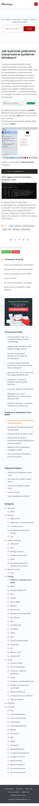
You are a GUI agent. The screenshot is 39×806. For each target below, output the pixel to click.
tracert (11, 226)
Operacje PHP (15, 656)
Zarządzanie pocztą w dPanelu (21, 696)
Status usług (28, 789)
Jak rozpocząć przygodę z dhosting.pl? (18, 283)
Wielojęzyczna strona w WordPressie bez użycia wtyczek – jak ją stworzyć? (19, 396)
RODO (12, 559)
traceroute (18, 226)
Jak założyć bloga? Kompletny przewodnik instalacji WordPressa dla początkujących (20, 365)
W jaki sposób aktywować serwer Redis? (19, 265)
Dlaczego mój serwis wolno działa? (20, 434)
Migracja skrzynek (16, 699)
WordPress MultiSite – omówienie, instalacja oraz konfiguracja (20, 404)
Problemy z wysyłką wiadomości (22, 681)
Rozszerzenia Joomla (18, 772)
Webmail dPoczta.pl (17, 692)
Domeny (10, 515)
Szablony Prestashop (18, 718)
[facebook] (15, 240)
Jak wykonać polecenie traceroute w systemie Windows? (20, 421)
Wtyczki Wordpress (17, 749)
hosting (4, 229)
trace (9, 229)
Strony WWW (15, 602)
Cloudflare (14, 629)
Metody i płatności (17, 552)
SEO (11, 737)
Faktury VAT (14, 544)
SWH (12, 621)
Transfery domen (16, 526)
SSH (11, 594)
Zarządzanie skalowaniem (19, 753)
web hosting (16, 229)
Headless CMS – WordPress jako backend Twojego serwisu (19, 347)
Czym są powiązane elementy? (19, 496)
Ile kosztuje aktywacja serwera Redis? (18, 274)
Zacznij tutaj (14, 610)
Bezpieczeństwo (16, 761)
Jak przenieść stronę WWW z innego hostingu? (17, 288)
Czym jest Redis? (10, 278)
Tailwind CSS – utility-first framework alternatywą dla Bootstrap (17, 382)
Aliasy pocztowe (16, 663)
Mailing (13, 730)
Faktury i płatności (14, 540)
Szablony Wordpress (18, 714)
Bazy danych (15, 617)
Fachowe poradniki (13, 792)
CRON (12, 633)
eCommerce (14, 734)
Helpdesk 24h (25, 792)
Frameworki (14, 745)
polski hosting (25, 229)
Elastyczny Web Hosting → (18, 795)
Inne (12, 537)
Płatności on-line (13, 569)
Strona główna (6, 19)
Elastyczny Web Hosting (19, 641)
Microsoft (11, 508)
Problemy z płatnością (18, 555)
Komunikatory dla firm (18, 726)
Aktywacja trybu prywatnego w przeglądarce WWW (18, 448)
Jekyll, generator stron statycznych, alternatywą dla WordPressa (20, 373)
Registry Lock (15, 519)
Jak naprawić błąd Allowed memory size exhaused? (20, 428)
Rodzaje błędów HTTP (18, 590)
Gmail (12, 677)
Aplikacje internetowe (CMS (20, 613)
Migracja (13, 606)
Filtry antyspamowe (17, 667)
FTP (11, 648)
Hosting (25, 19)
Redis (12, 586)
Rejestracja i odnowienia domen (22, 522)
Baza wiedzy (17, 19)
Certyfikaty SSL (15, 625)
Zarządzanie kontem (17, 768)
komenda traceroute (28, 226)
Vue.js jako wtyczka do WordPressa (20, 389)
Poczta (9, 660)
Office (12, 512)
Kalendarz (11, 703)
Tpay (12, 573)
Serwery (13, 598)
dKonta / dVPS (15, 652)
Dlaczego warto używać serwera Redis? (18, 269)
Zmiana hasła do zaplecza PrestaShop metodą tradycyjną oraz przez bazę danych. (20, 440)
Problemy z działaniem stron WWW (18, 413)
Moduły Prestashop (17, 765)
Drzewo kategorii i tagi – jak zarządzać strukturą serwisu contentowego (17, 339)
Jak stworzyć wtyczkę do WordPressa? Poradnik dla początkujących (17, 355)
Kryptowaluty (15, 722)
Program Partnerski (17, 757)
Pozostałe (11, 707)
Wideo (12, 741)
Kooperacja (14, 644)
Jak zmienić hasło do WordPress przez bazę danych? (19, 455)
